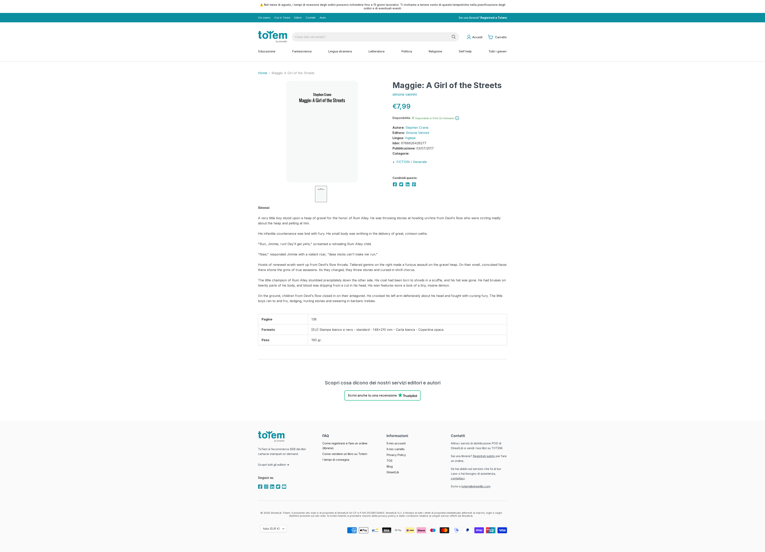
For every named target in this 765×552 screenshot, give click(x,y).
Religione (435, 51)
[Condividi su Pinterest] (414, 184)
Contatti (311, 17)
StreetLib (392, 472)
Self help (465, 51)
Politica (406, 51)
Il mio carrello (395, 449)
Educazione (266, 51)
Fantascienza (302, 51)
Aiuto (323, 17)
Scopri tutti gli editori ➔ (273, 465)
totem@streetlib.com (475, 486)
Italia (271, 528)
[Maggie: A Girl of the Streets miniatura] (321, 194)
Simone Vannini (417, 133)
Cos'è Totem (282, 17)
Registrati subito (484, 456)
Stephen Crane (416, 128)
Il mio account (396, 443)
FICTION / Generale (411, 162)
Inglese (410, 138)
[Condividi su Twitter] (401, 184)
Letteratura (376, 51)
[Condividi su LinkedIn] (407, 184)
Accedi (477, 37)
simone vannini (404, 94)
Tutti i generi (497, 51)
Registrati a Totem (493, 17)
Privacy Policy (396, 455)
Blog (389, 466)
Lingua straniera (340, 51)
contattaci (458, 478)
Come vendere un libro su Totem (344, 454)
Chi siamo (264, 17)
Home (262, 73)
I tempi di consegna (335, 460)
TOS (389, 461)
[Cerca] (453, 36)
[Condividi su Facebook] (394, 184)
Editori (298, 17)
